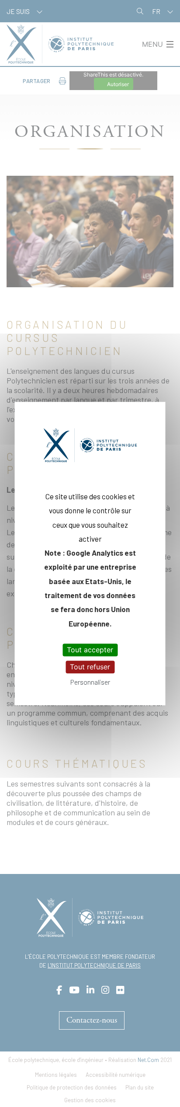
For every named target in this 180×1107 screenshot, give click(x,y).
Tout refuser (90, 666)
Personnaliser (90, 682)
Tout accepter (90, 649)
